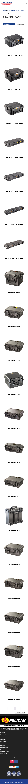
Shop (8, 11)
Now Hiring (3, 741)
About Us (2, 733)
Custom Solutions (4, 737)
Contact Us (3, 739)
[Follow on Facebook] (16, 761)
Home (4, 11)
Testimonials (3, 735)
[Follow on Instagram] (12, 761)
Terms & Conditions (13, 782)
